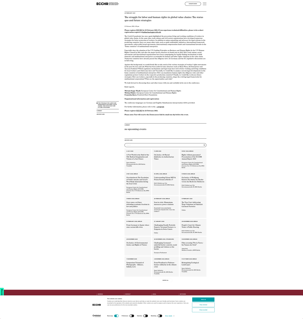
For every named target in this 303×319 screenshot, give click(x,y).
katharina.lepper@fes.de (151, 32)
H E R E (139, 30)
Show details (168, 316)
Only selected (203, 304)
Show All (165, 280)
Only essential (203, 310)
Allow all (203, 299)
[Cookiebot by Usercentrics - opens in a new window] (97, 316)
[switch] (132, 316)
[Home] (108, 4)
